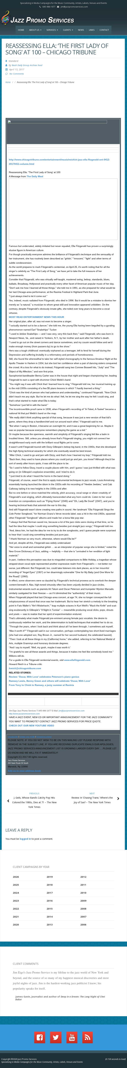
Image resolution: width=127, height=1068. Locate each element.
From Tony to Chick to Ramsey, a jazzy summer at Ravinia (41, 685)
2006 (83, 924)
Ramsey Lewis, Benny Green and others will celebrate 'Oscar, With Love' (49, 681)
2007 (83, 916)
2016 (50, 900)
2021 (16, 916)
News (81, 29)
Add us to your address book (24, 770)
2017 (50, 892)
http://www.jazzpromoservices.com (24, 714)
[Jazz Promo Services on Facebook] (40, 1039)
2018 (50, 884)
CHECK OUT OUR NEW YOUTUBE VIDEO (31, 725)
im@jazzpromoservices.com (72, 711)
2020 (16, 924)
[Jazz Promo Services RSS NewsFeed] (87, 1039)
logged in (25, 838)
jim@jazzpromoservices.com (74, 6)
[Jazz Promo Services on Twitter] (56, 1039)
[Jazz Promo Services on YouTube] (72, 1039)
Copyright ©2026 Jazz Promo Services (19, 1059)
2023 (16, 900)
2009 (83, 900)
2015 (50, 908)
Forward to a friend (43, 737)
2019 (50, 876)
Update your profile (27, 737)
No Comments (16, 73)
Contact (104, 29)
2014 (50, 916)
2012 (83, 876)
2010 (83, 892)
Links (92, 29)
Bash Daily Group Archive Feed (27, 65)
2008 (83, 908)
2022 (16, 908)
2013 (50, 924)
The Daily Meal (35, 176)
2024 (16, 892)
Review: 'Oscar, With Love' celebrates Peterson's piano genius (44, 676)
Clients (67, 29)
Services (51, 29)
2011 (83, 884)
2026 (16, 876)
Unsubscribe (13, 737)
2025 (16, 884)
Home (21, 29)
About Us (34, 29)
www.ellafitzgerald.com (77, 660)
